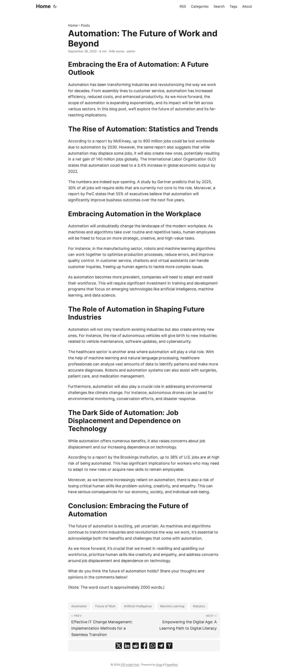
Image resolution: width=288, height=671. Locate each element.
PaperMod (171, 664)
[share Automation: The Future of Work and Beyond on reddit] (135, 645)
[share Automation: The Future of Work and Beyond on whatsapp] (152, 645)
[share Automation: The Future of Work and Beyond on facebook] (144, 645)
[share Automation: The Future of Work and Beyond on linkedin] (127, 645)
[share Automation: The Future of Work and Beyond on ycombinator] (169, 645)
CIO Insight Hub (130, 664)
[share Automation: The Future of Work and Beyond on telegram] (161, 645)
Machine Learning (172, 606)
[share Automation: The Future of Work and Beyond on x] (119, 645)
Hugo (159, 664)
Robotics (199, 606)
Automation (79, 606)
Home (43, 6)
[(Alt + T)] (54, 6)
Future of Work (105, 606)
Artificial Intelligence (138, 606)
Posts (85, 25)
